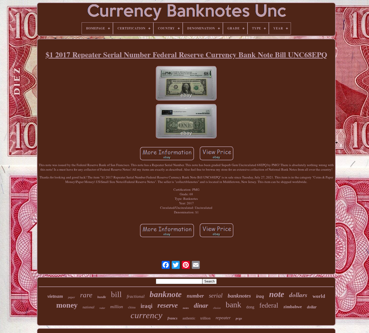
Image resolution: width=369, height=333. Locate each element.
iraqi (146, 306)
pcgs (239, 318)
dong (250, 307)
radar (102, 308)
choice (217, 307)
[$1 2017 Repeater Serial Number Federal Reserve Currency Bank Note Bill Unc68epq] (186, 84)
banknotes (239, 296)
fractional (136, 296)
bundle (101, 297)
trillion (205, 318)
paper (71, 297)
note (276, 294)
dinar (201, 305)
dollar (312, 307)
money (67, 305)
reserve (167, 305)
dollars (298, 294)
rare (86, 295)
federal (268, 305)
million (116, 306)
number (195, 296)
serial (216, 295)
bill (116, 294)
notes (186, 307)
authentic (188, 318)
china (132, 307)
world (319, 296)
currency (146, 315)
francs (172, 318)
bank (233, 304)
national (88, 307)
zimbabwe (292, 306)
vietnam (55, 296)
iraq (260, 296)
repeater (223, 317)
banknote (166, 294)
